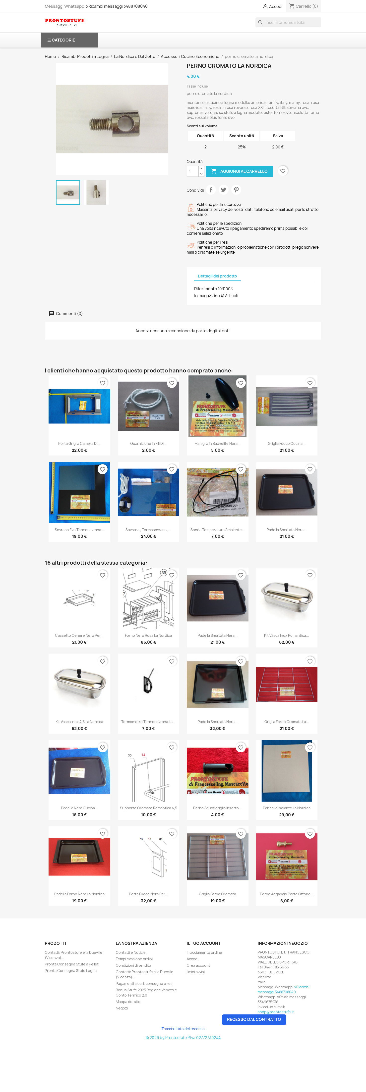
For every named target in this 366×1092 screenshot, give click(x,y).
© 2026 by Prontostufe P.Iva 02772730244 (183, 1037)
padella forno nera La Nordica (79, 894)
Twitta (224, 190)
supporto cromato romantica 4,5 (148, 808)
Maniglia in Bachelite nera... (217, 443)
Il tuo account (204, 943)
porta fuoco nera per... (148, 894)
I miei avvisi (196, 971)
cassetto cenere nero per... (79, 635)
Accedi (192, 958)
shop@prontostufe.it (276, 1011)
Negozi (122, 1008)
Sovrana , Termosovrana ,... (148, 529)
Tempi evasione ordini (134, 958)
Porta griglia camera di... (79, 443)
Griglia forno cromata (217, 894)
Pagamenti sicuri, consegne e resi (144, 983)
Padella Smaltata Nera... (286, 529)
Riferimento (205, 288)
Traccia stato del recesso (183, 1028)
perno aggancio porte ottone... (286, 894)
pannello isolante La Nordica (286, 808)
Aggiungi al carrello (239, 171)
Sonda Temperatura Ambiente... (217, 529)
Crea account (198, 965)
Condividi (211, 190)
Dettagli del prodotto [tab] (217, 276)
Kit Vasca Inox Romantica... (286, 635)
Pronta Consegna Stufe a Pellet (72, 964)
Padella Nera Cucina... (79, 808)
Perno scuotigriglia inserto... (217, 808)
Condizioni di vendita (133, 965)
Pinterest (236, 190)
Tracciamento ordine (204, 952)
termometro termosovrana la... (148, 721)
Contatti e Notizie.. (132, 952)
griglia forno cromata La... (286, 721)
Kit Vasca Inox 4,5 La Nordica (79, 721)
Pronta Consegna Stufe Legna (71, 970)
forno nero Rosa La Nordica (148, 635)
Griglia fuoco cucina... (286, 443)
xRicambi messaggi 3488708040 (117, 6)
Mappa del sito (128, 1001)
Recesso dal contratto (254, 1019)
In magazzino (207, 295)
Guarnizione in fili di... (148, 443)
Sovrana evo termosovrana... (79, 529)
